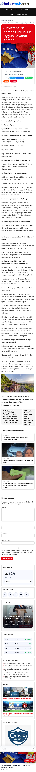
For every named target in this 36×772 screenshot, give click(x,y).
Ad (3, 525)
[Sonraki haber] (30, 607)
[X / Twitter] (10, 594)
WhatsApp (28, 78)
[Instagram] (15, 594)
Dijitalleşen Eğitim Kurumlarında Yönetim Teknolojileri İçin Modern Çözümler (16, 673)
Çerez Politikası (22, 14)
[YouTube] (21, 594)
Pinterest (13, 81)
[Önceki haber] (26, 607)
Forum (11, 14)
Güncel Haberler (11, 10)
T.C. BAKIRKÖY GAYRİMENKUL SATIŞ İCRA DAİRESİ (16, 669)
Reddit (6, 81)
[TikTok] (26, 594)
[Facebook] (5, 594)
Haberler (4, 20)
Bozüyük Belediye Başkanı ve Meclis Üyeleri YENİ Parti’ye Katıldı (17, 677)
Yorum (4, 507)
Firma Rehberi (25, 10)
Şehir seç (8, 577)
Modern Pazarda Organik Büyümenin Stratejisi (17, 663)
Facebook (20, 78)
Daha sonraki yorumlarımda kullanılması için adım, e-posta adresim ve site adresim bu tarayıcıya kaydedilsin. (17, 552)
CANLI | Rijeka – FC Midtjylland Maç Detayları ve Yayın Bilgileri (18, 666)
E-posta (4, 533)
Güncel (10, 20)
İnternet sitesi (6, 540)
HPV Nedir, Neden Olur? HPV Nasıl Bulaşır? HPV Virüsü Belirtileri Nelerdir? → (28, 417)
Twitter (12, 78)
